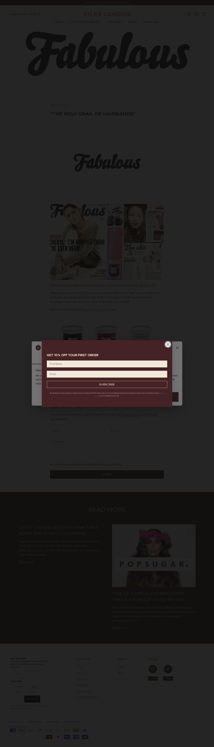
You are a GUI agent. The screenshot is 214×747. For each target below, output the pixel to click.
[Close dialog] (168, 344)
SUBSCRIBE (107, 384)
